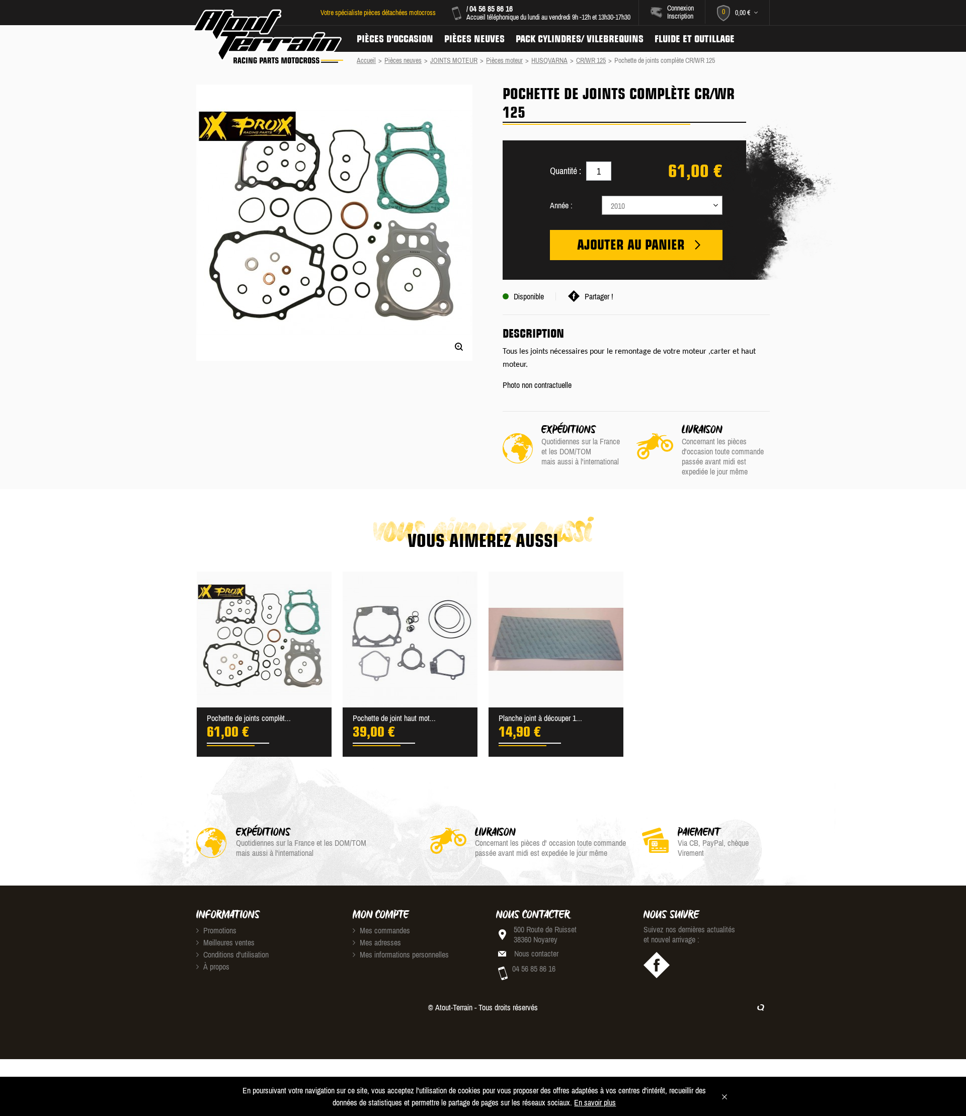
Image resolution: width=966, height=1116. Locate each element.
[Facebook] (656, 965)
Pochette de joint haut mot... (394, 718)
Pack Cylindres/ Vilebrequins (579, 39)
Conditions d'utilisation (235, 954)
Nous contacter (536, 953)
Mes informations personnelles (403, 954)
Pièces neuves (474, 39)
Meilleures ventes (228, 942)
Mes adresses (379, 942)
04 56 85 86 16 (491, 8)
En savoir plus (595, 1102)
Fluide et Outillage (695, 39)
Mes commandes (384, 930)
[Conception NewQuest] (761, 1007)
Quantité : (565, 171)
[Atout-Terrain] (267, 36)
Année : (561, 205)
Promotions (218, 930)
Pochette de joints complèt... (249, 718)
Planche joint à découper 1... (540, 718)
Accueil (366, 60)
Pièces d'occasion (395, 39)
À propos (215, 966)
